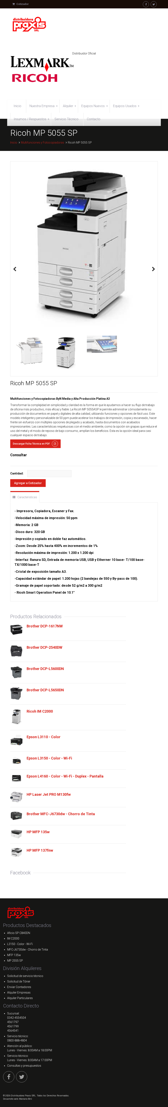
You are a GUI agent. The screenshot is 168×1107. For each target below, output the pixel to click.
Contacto (93, 119)
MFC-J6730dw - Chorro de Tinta (27, 949)
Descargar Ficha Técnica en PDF (31, 443)
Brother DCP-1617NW (45, 626)
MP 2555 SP (15, 960)
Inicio (17, 106)
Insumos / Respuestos (31, 119)
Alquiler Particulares (20, 998)
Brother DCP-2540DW (44, 647)
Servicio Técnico (66, 119)
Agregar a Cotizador (28, 483)
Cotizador (22, 4)
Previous (14, 269)
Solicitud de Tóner (18, 981)
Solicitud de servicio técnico (25, 976)
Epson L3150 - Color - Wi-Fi (49, 758)
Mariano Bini (25, 1099)
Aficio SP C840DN (18, 933)
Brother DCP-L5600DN (45, 669)
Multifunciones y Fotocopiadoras (42, 142)
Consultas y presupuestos (24, 1065)
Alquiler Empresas (19, 992)
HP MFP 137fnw (40, 850)
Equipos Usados (126, 106)
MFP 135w (14, 955)
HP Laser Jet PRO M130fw (49, 794)
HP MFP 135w (38, 832)
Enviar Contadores (19, 987)
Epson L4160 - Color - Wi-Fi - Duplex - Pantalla (65, 776)
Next (153, 269)
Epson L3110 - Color (43, 737)
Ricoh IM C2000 (40, 711)
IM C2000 (13, 938)
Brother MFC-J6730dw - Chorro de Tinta (61, 814)
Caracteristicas (27, 497)
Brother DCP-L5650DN (45, 690)
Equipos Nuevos (94, 106)
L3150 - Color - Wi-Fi (20, 944)
